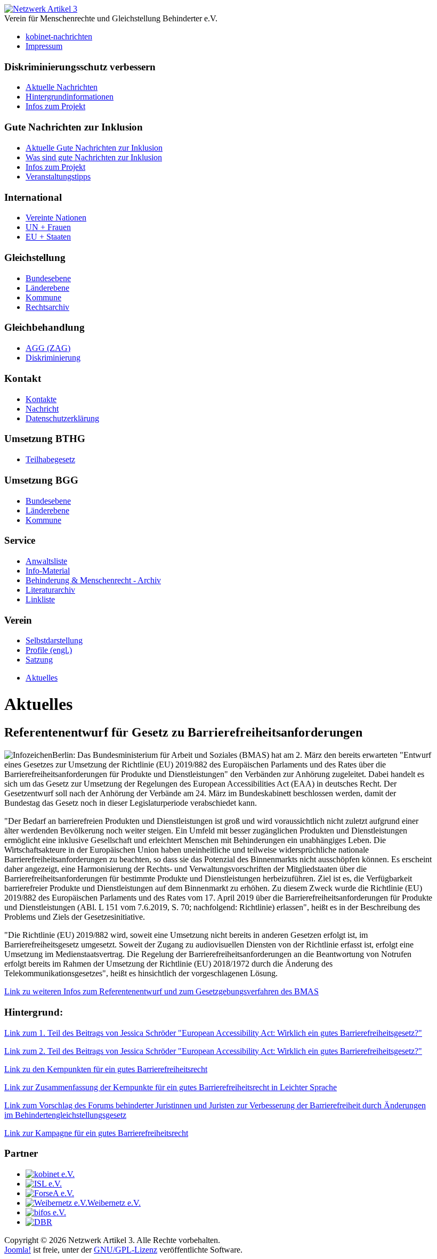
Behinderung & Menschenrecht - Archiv (93, 580)
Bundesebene (48, 278)
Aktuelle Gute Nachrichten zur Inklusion (94, 147)
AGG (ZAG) (48, 348)
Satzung (39, 659)
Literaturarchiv (50, 589)
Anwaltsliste (46, 561)
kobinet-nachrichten (59, 36)
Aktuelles (42, 677)
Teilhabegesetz (50, 459)
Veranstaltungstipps (58, 176)
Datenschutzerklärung (62, 418)
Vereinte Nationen (56, 217)
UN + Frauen (48, 227)
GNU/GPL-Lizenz (125, 1249)
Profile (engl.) (49, 650)
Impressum (44, 46)
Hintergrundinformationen (70, 96)
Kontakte (41, 399)
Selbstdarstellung (54, 640)
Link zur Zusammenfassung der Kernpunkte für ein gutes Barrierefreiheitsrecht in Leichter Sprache (170, 1087)
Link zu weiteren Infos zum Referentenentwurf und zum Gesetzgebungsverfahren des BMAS (161, 991)
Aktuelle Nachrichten (62, 87)
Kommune (43, 297)
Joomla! (17, 1249)
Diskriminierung (53, 357)
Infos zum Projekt (55, 106)
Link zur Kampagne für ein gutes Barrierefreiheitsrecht (96, 1133)
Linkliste (40, 599)
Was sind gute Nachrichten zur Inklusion (94, 157)
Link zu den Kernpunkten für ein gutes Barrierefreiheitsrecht (105, 1069)
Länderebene (47, 287)
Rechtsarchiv (47, 307)
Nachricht (42, 408)
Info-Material (48, 570)
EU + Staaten (48, 236)
